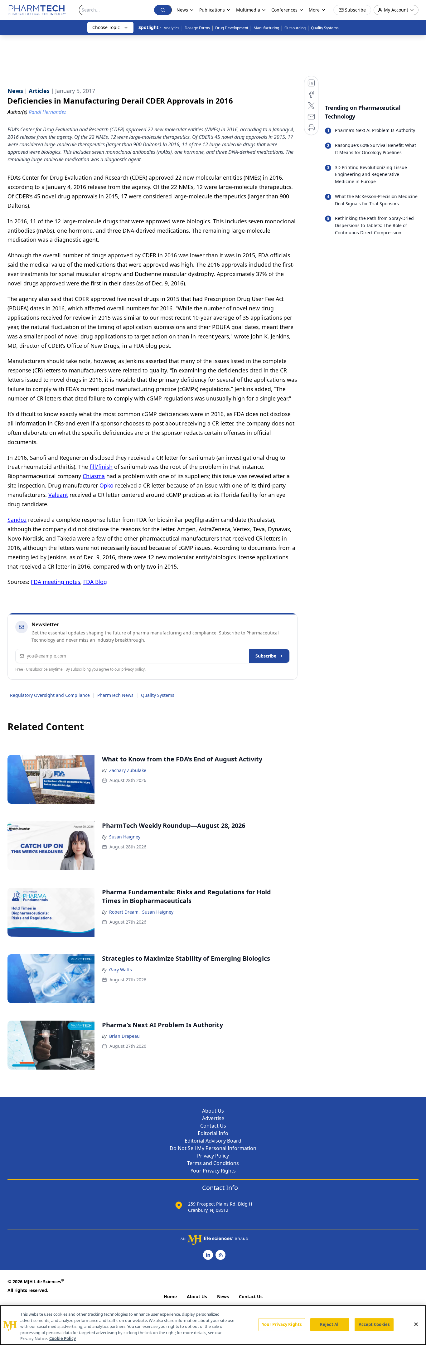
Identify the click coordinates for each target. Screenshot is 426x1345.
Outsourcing (295, 28)
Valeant (58, 494)
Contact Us (213, 1125)
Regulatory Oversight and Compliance (50, 695)
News (223, 1296)
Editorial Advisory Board (213, 1140)
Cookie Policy (62, 1338)
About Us (213, 1110)
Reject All (330, 1324)
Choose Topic (106, 27)
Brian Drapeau (124, 1036)
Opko (106, 485)
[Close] (416, 1324)
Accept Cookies (374, 1324)
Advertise (213, 1118)
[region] (213, 1325)
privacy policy (133, 669)
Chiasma (94, 476)
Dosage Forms (197, 28)
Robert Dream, (124, 912)
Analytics (171, 28)
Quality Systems (325, 28)
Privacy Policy (213, 1155)
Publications (212, 10)
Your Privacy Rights (213, 1170)
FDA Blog (95, 581)
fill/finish (101, 466)
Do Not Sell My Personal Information (213, 1148)
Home (170, 1296)
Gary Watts (120, 970)
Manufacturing (266, 28)
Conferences (284, 10)
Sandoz (17, 519)
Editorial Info (213, 1133)
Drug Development (231, 28)
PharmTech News (115, 695)
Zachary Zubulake (127, 770)
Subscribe (265, 656)
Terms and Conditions (213, 1163)
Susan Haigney (124, 837)
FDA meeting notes (55, 581)
